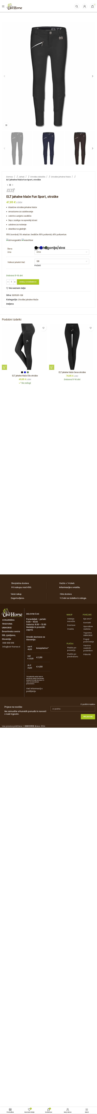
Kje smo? (87, 619)
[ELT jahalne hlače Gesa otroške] (72, 347)
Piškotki (87, 654)
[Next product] (12, 185)
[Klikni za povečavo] (6, 125)
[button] (4, 76)
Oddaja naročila (71, 620)
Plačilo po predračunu (72, 655)
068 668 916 (8, 643)
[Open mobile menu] (3, 6)
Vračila (70, 629)
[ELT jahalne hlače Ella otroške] (25, 347)
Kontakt (87, 622)
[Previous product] (7, 185)
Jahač (22, 176)
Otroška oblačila (38, 176)
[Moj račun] (85, 6)
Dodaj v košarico (28, 282)
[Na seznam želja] (43, 328)
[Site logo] (14, 6)
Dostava (71, 625)
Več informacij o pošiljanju (34, 690)
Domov (10, 176)
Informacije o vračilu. (69, 587)
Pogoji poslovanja (88, 640)
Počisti (37, 265)
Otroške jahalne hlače (61, 176)
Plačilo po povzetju (71, 648)
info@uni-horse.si (11, 646)
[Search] (77, 6)
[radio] (36, 247)
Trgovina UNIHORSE (87, 634)
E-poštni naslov (88, 704)
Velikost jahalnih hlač (16, 262)
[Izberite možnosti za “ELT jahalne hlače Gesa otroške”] (51, 367)
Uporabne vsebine (88, 627)
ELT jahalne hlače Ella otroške (25, 376)
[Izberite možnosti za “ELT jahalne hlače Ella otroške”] (4, 367)
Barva (10, 249)
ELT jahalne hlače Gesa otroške (72, 372)
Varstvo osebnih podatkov (88, 648)
